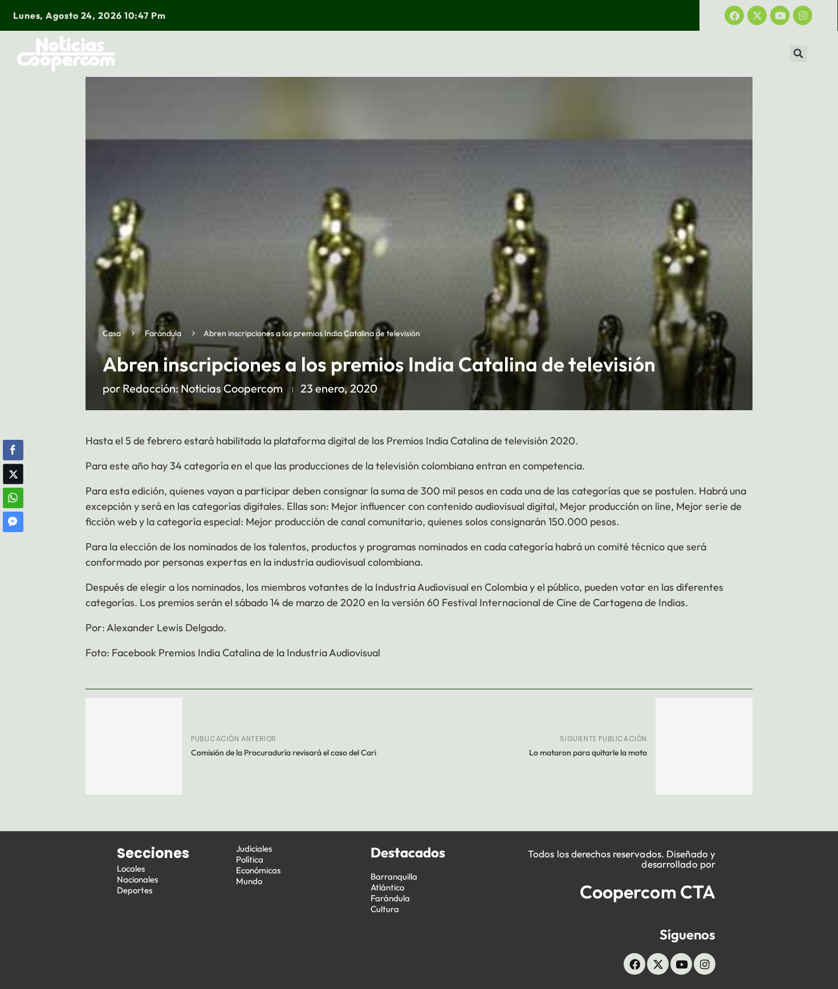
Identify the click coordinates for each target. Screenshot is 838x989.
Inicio (157, 53)
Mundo (724, 53)
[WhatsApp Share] (13, 498)
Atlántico (387, 887)
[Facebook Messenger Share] (13, 522)
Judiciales (417, 53)
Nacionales (137, 879)
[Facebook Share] (13, 450)
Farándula (163, 333)
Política (489, 53)
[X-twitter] (757, 15)
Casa (112, 333)
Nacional (270, 53)
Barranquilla (394, 876)
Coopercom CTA (647, 891)
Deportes (343, 53)
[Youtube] (780, 15)
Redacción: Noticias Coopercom (203, 388)
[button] (798, 53)
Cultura (385, 909)
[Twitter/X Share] (13, 474)
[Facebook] (734, 15)
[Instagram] (802, 15)
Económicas (565, 53)
